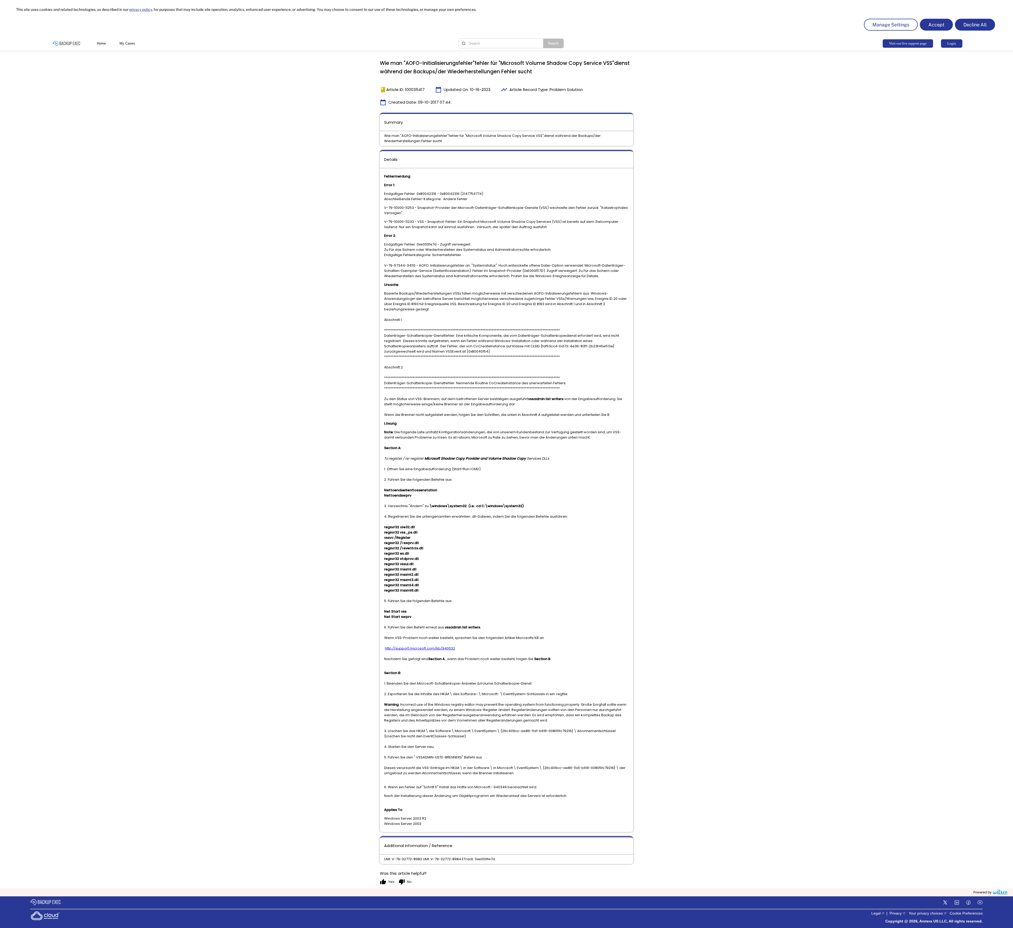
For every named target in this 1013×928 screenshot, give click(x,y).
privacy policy (140, 9)
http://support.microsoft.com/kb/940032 (420, 648)
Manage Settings (890, 24)
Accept (936, 24)
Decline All (975, 24)
